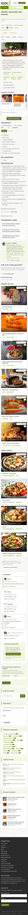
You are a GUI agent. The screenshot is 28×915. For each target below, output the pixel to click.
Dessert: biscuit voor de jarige (10, 443)
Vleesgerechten (19, 502)
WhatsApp (7, 37)
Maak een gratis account (13, 654)
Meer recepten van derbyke (13, 260)
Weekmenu (4, 859)
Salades (6, 752)
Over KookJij (4, 843)
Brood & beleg (5, 309)
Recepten (12, 19)
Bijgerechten (7, 736)
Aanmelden (6, 682)
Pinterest (14, 37)
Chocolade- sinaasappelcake (10, 389)
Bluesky (8, 913)
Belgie (19, 78)
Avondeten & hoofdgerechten (8, 475)
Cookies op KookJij (5, 863)
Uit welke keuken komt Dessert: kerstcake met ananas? (11, 236)
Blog (2, 849)
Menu (5, 7)
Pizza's (17, 475)
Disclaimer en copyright (7, 867)
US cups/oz (10, 131)
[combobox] (16, 7)
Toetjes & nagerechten (9, 740)
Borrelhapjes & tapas (8, 744)
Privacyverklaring (5, 869)
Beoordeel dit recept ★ (8, 85)
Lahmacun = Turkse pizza (9, 473)
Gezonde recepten (15, 752)
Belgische (13, 78)
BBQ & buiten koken (8, 748)
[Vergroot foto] (3, 54)
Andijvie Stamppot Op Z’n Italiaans (12, 553)
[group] (14, 49)
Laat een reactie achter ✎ (9, 87)
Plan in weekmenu (18, 125)
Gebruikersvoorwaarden (7, 865)
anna (8, 632)
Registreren (22, 3)
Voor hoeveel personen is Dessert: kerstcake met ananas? (11, 224)
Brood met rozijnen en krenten (10, 416)
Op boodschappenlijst (7, 125)
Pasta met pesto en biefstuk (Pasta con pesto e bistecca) (16, 798)
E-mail (15, 675)
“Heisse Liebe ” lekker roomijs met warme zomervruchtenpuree (15, 822)
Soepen (19, 740)
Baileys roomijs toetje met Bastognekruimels (13, 816)
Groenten (6, 750)
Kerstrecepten (14, 211)
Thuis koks (3, 861)
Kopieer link (20, 37)
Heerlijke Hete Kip (11, 804)
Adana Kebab (6, 500)
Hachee (4, 527)
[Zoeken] (25, 7)
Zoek (22, 696)
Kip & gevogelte (16, 750)
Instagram (14, 913)
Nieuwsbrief (4, 853)
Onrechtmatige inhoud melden (9, 871)
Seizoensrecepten (8, 25)
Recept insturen (5, 855)
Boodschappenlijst (6, 857)
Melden (22, 583)
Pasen (4, 392)
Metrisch (4, 131)
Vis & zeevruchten (8, 742)
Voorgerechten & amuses (9, 738)
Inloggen (15, 3)
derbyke (14, 243)
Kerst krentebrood (7, 307)
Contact (3, 845)
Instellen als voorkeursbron (11, 567)
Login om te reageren (9, 586)
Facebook (20, 913)
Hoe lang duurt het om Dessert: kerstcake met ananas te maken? (11, 230)
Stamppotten (18, 555)
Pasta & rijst (19, 748)
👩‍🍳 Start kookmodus (14, 118)
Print (3, 39)
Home (8, 19)
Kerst (3, 25)
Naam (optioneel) (6, 675)
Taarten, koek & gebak (18, 25)
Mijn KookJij (4, 851)
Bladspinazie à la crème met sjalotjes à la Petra (14, 809)
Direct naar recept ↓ (7, 82)
